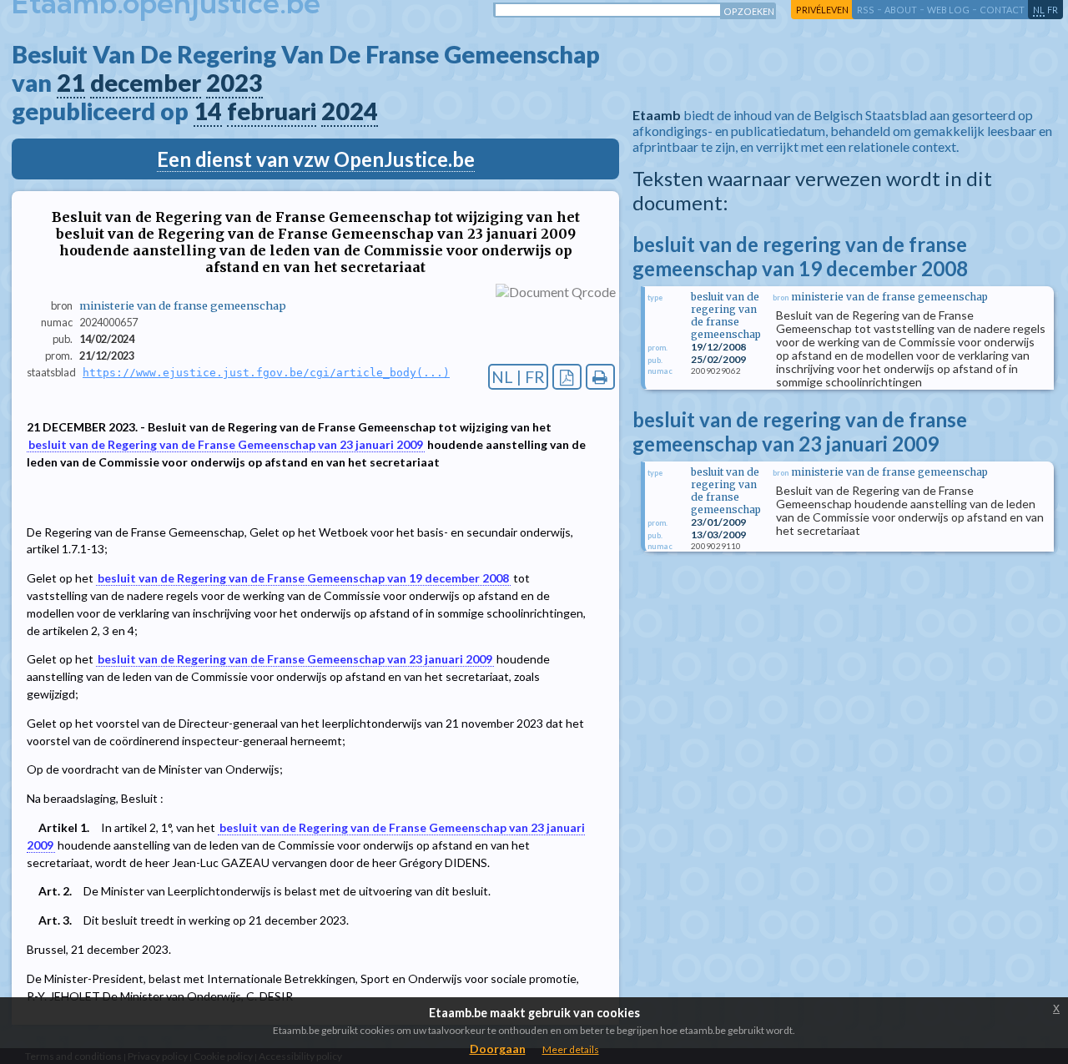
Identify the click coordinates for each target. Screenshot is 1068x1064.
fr (1052, 9)
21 (71, 82)
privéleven (822, 9)
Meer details (570, 1049)
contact (1002, 9)
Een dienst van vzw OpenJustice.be (316, 159)
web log (948, 9)
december (145, 82)
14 (208, 111)
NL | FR (518, 376)
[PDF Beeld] (567, 377)
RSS (865, 9)
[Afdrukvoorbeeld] (600, 377)
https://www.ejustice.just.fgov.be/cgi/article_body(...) (266, 372)
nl (1039, 9)
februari (271, 111)
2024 (349, 111)
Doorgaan (498, 1048)
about (900, 9)
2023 (234, 82)
